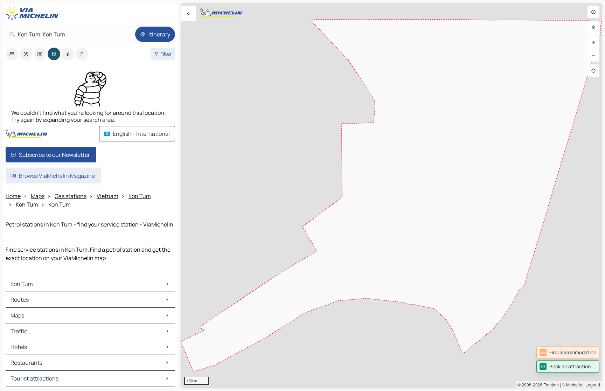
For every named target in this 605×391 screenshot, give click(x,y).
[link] (567, 352)
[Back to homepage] (34, 13)
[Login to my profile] (593, 12)
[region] (391, 195)
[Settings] (593, 27)
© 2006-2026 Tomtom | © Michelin (549, 384)
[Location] (593, 70)
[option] (12, 54)
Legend (592, 384)
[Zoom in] (593, 42)
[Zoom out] (593, 55)
